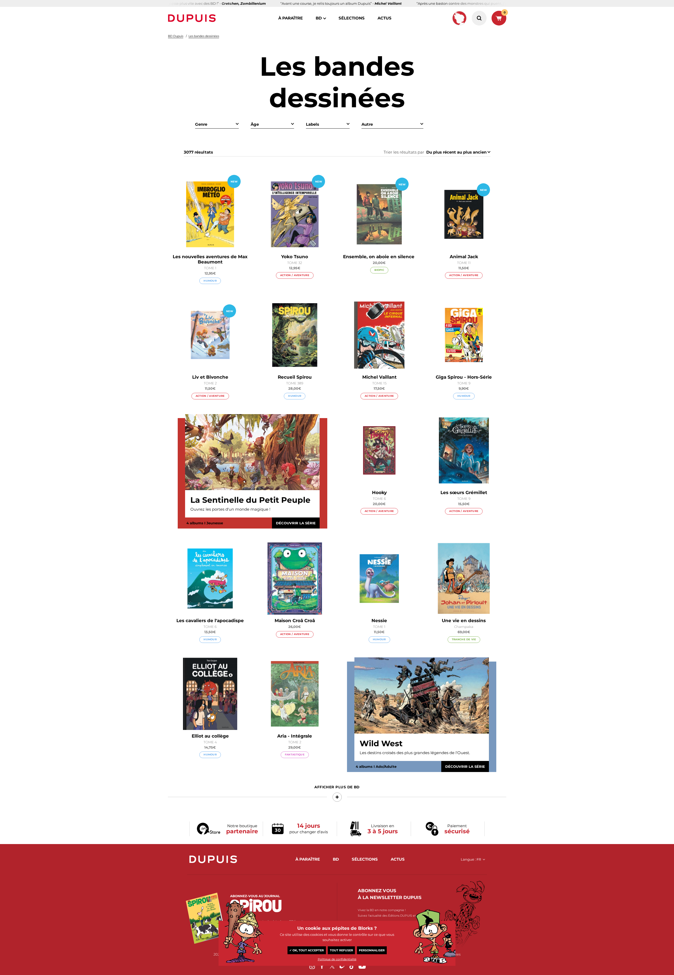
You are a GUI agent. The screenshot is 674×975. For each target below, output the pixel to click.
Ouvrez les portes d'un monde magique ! (230, 509)
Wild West (381, 743)
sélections (352, 18)
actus (384, 18)
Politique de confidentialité (337, 959)
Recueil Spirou (295, 377)
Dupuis (193, 18)
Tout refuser (341, 950)
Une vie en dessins (464, 620)
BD (319, 18)
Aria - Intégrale (294, 736)
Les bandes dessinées (204, 36)
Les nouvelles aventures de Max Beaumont (210, 259)
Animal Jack (464, 256)
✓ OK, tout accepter (306, 950)
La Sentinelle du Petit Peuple (250, 500)
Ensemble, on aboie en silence (379, 256)
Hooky (379, 492)
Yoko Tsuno (294, 256)
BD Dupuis (175, 36)
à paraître (290, 18)
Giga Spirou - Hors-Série (464, 377)
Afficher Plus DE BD (337, 787)
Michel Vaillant (379, 377)
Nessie (379, 620)
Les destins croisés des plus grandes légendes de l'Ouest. (415, 752)
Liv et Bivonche (210, 377)
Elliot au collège (210, 736)
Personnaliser (372, 950)
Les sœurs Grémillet (463, 492)
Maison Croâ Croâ (295, 620)
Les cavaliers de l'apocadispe (210, 620)
